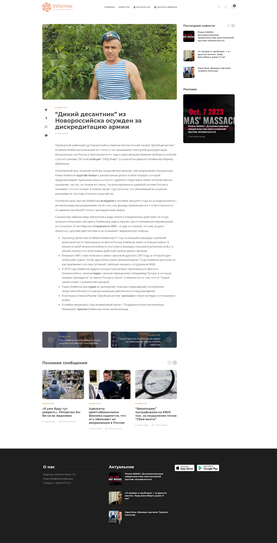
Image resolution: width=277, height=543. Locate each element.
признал (82, 309)
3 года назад (61, 133)
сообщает (95, 159)
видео (97, 273)
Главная (109, 7)
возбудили (107, 201)
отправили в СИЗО (105, 226)
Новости (123, 7)
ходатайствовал (86, 175)
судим (92, 286)
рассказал (128, 295)
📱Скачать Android (165, 7)
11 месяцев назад (196, 136)
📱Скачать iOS (141, 7)
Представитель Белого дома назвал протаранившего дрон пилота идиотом (139, 341)
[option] (63, 396)
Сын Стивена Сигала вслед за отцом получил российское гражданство (80, 342)
